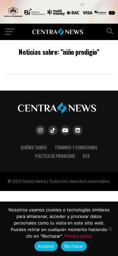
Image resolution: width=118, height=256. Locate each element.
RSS (86, 156)
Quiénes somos (34, 147)
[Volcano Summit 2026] (59, 22)
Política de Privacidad (55, 156)
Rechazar (74, 246)
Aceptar (46, 246)
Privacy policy (78, 236)
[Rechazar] (110, 228)
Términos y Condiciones (76, 147)
